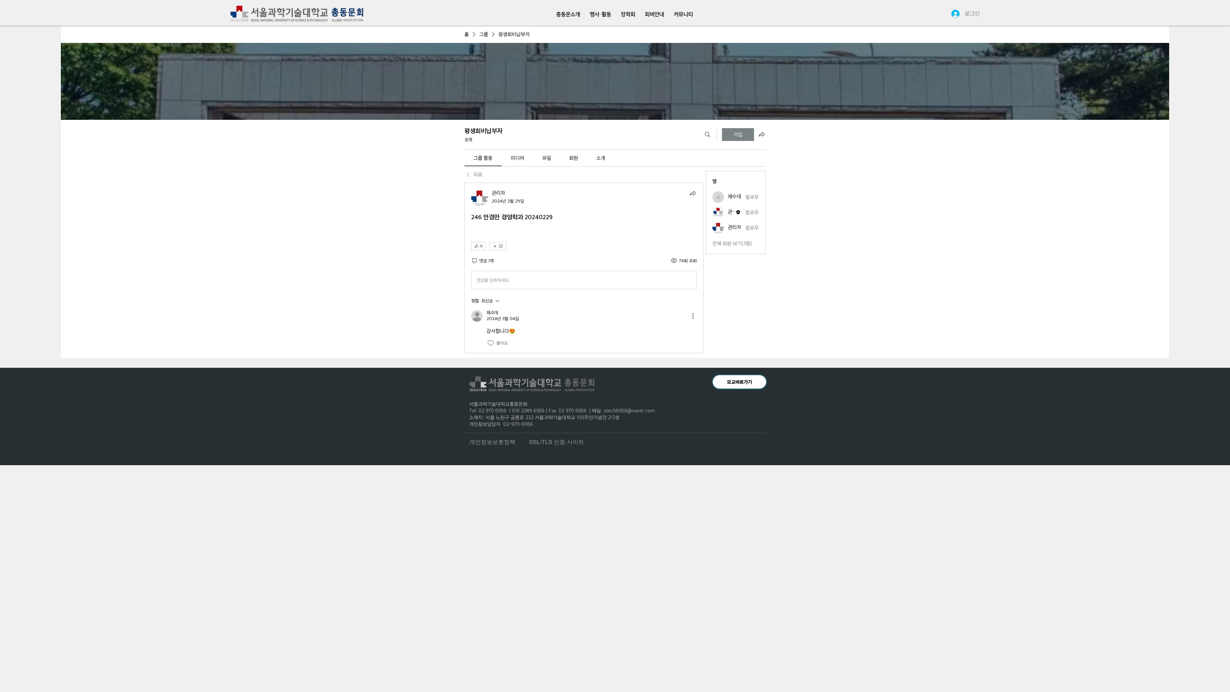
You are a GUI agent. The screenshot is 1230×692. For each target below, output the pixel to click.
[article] (583, 268)
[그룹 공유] (762, 134)
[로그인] (953, 14)
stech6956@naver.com (629, 410)
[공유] (693, 193)
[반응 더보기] (497, 246)
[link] (483, 158)
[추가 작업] (693, 316)
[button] (568, 14)
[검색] (707, 134)
